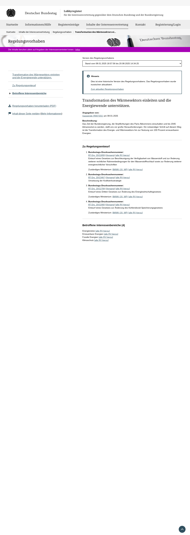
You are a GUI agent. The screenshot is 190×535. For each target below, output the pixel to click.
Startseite (12, 24)
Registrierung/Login (168, 24)
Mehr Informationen (51, 113)
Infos (77, 49)
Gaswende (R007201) (92, 116)
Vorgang (110, 155)
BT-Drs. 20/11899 (96, 155)
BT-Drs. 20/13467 (96, 177)
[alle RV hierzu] (122, 155)
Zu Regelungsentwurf (24, 85)
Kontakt (140, 24)
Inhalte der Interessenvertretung (107, 24)
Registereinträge (68, 24)
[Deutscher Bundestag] (33, 13)
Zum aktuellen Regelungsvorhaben (107, 89)
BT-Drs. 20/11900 (96, 204)
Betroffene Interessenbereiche (29, 93)
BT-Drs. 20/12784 (96, 188)
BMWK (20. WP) (120, 169)
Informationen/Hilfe (38, 24)
